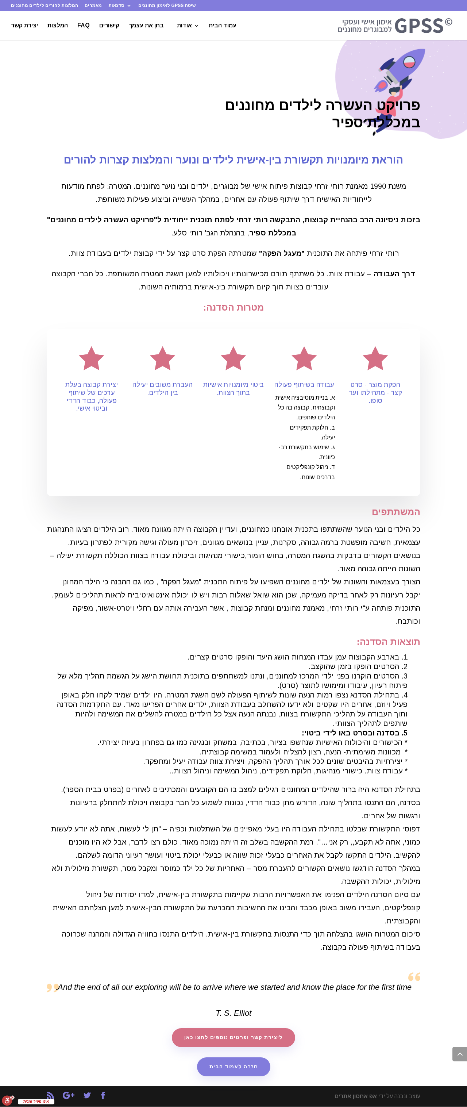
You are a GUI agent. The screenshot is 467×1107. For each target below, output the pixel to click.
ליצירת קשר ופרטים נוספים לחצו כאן (233, 1037)
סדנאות (116, 5)
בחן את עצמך (146, 25)
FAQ (83, 25)
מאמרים (93, 5)
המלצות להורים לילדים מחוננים (44, 5)
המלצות (57, 25)
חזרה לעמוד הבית (233, 1066)
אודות (184, 25)
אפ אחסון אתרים (356, 1096)
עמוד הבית (222, 25)
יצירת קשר (24, 25)
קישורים (109, 25)
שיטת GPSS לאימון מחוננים (167, 5)
